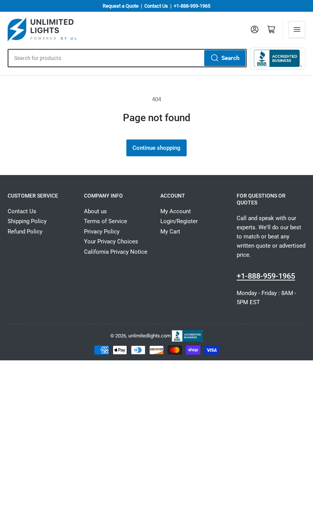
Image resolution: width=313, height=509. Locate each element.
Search (230, 58)
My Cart (170, 231)
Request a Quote (121, 6)
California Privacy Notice (115, 251)
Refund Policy (25, 231)
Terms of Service (105, 221)
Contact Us (156, 6)
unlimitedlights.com (149, 336)
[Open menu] (297, 29)
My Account (175, 211)
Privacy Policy (101, 231)
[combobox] (127, 58)
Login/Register (179, 221)
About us (95, 211)
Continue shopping (156, 147)
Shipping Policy (27, 221)
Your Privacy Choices (111, 241)
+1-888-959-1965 (192, 6)
